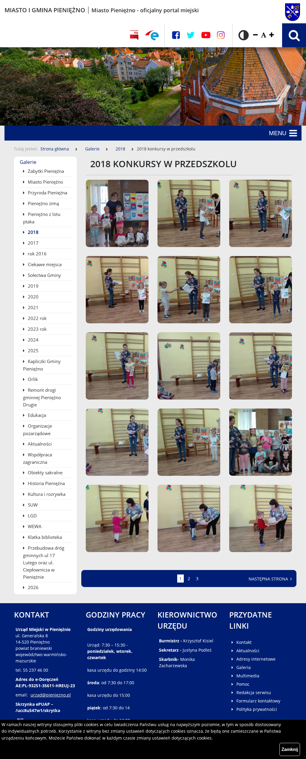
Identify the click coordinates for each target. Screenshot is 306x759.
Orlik (32, 379)
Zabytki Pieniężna (45, 171)
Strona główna (54, 149)
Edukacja (36, 415)
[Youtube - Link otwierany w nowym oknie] (205, 35)
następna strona (269, 579)
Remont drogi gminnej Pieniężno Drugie (42, 397)
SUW (32, 505)
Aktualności (39, 444)
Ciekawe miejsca (44, 264)
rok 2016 (37, 254)
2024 (33, 340)
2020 (33, 297)
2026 (33, 587)
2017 (33, 243)
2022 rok (37, 318)
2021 (33, 307)
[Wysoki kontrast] (243, 35)
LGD (32, 516)
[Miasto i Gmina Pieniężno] (280, 10)
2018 (121, 149)
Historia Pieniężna (46, 483)
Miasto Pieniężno (45, 182)
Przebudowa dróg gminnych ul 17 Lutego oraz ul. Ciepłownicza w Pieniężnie (43, 562)
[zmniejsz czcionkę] (255, 35)
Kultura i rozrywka (46, 494)
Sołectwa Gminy (44, 275)
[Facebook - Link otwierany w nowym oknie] (176, 35)
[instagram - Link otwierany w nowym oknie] (221, 35)
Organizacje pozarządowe (37, 429)
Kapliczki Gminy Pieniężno (42, 365)
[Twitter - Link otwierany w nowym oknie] (190, 35)
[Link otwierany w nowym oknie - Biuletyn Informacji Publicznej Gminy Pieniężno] (134, 35)
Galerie (92, 149)
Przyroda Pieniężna (47, 193)
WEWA (34, 526)
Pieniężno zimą (43, 203)
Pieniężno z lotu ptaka (41, 218)
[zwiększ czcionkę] (271, 35)
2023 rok (37, 329)
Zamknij (289, 749)
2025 (33, 350)
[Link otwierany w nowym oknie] (151, 35)
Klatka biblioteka (44, 537)
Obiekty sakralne (44, 472)
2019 (33, 286)
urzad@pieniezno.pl (50, 695)
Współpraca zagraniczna (37, 458)
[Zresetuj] (263, 35)
